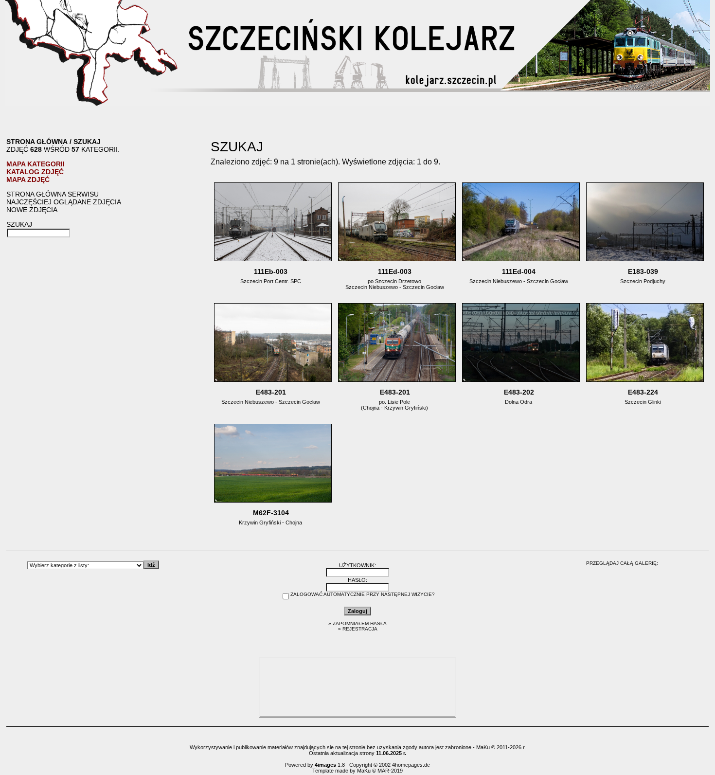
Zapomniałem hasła (360, 623)
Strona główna (37, 141)
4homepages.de (411, 765)
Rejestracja (359, 628)
